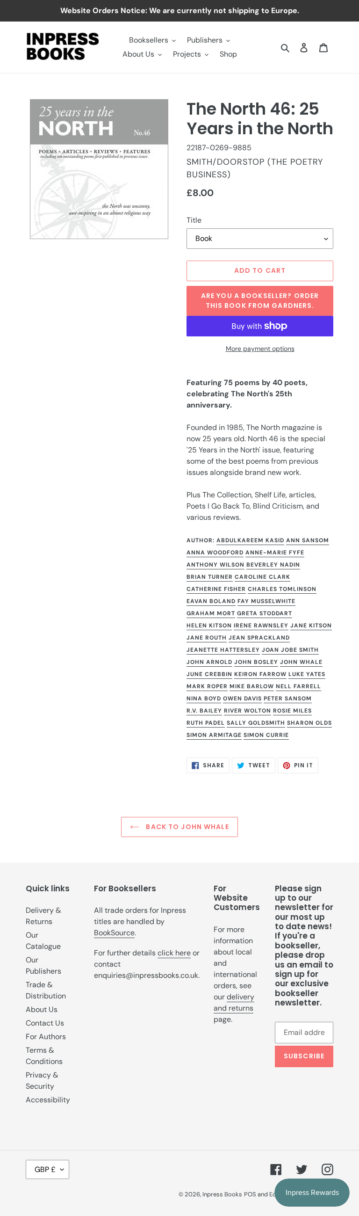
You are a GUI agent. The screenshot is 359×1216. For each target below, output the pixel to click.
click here (174, 953)
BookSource (114, 933)
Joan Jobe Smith (290, 650)
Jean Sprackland (259, 637)
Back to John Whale (186, 826)
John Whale (301, 662)
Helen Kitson (209, 625)
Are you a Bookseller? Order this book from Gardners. (260, 300)
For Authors (46, 1036)
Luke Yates (306, 674)
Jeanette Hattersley (223, 650)
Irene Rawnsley (261, 625)
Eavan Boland (211, 601)
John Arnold (209, 662)
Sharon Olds (309, 723)
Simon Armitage (214, 735)
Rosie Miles (292, 710)
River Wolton (247, 710)
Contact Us (45, 1023)
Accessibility (48, 1100)
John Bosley (256, 662)
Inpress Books (222, 1194)
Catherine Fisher (216, 589)
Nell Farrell (298, 686)
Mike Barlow (252, 686)
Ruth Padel (206, 723)
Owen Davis (242, 698)
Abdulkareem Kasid (250, 540)
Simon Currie (266, 735)
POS (250, 1194)
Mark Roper (207, 686)
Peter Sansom (288, 698)
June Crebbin (209, 674)
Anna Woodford (215, 552)
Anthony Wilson (215, 564)
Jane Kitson (311, 625)
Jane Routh (207, 637)
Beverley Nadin (273, 564)
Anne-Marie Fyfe (274, 552)
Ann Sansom (307, 540)
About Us (41, 1009)
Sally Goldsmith (256, 723)
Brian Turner (210, 577)
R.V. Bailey (204, 710)
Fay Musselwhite (266, 601)
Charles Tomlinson (282, 589)
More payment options (260, 348)
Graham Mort (211, 613)
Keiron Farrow (260, 674)
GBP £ (45, 1169)
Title (194, 220)
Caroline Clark (262, 577)
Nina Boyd (204, 698)
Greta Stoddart (264, 613)
